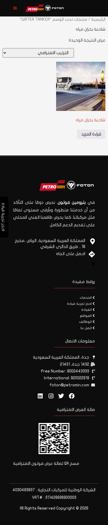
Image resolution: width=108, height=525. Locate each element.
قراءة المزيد (91, 134)
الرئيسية (98, 19)
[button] (15, 8)
